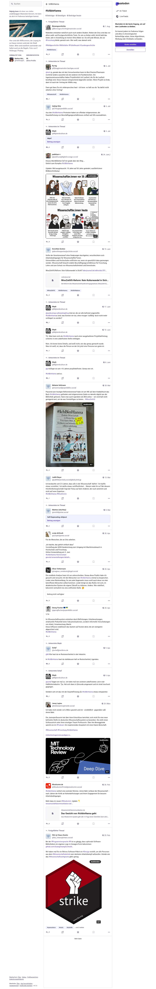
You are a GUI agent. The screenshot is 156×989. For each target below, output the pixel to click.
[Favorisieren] (78, 54)
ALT (95, 236)
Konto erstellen (130, 44)
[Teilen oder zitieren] (62, 54)
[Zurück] (46, 4)
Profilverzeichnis (32, 977)
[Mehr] (109, 54)
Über (19, 977)
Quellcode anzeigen (26, 985)
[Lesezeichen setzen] (93, 54)
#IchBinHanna (51, 494)
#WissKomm (62, 494)
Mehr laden (78, 939)
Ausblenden (92, 176)
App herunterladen (26, 983)
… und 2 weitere (79, 927)
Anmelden (130, 50)
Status (24, 977)
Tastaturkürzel (14, 985)
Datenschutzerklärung (16, 979)
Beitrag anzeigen (53, 142)
